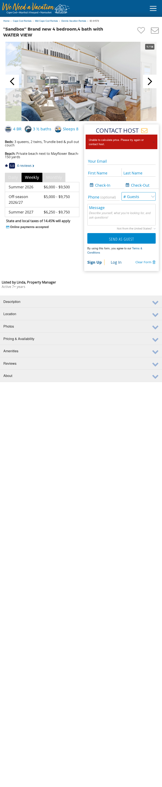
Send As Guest (121, 239)
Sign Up (94, 262)
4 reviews (24, 165)
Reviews (9, 363)
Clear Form (143, 262)
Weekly (32, 177)
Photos (8, 326)
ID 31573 (94, 21)
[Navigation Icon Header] (153, 8)
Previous (12, 81)
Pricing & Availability (18, 338)
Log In (116, 262)
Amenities (10, 350)
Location (9, 313)
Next (150, 81)
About (7, 375)
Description (11, 301)
